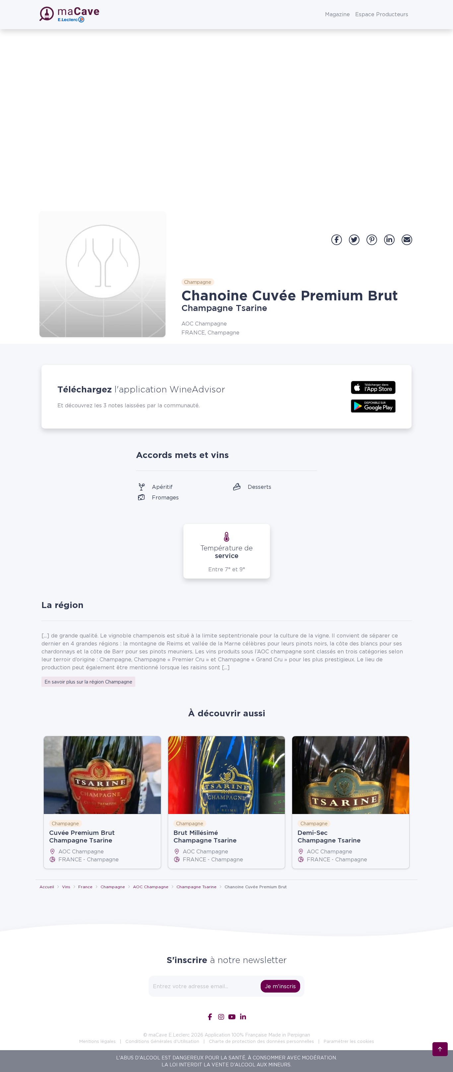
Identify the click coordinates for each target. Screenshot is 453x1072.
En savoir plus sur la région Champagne (88, 681)
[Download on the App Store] (373, 387)
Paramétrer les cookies (349, 1041)
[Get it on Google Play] (373, 405)
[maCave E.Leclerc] (69, 15)
